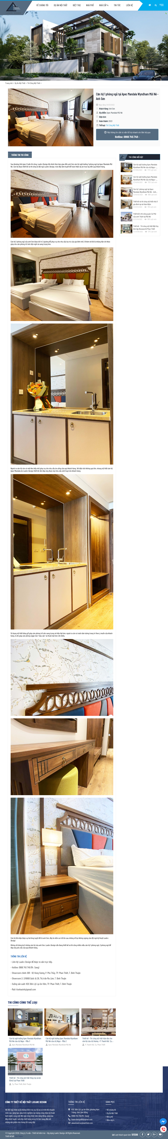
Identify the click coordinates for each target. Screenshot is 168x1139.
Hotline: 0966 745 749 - (127, 136)
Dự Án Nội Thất (20, 83)
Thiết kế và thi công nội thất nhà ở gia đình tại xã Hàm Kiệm (145, 202)
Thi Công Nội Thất (33, 83)
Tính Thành (19, 1136)
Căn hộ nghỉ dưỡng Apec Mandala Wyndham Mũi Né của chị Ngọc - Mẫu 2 (62, 1039)
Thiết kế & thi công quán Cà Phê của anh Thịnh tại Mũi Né (144, 215)
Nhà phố (110, 1116)
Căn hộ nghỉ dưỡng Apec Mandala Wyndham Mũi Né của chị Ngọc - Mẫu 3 (25, 1039)
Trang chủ (9, 83)
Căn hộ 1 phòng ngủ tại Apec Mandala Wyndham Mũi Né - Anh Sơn (144, 190)
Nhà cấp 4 (110, 1120)
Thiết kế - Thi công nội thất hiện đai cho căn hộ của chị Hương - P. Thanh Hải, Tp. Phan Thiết (97, 1039)
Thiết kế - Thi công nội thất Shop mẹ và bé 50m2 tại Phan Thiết (25, 1079)
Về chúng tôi (111, 1109)
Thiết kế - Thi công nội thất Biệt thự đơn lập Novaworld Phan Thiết (145, 227)
